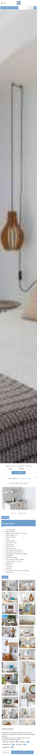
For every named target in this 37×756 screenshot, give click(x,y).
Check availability (18, 472)
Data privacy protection (14, 739)
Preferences (6, 744)
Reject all (6, 752)
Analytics (22, 742)
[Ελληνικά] (5, 3)
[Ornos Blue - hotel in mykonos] (19, 3)
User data (19, 744)
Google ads (5, 747)
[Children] (26, 469)
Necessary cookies (8, 742)
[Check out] (28, 466)
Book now (4, 8)
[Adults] (15, 469)
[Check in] (14, 466)
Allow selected (17, 752)
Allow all (29, 752)
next (35, 477)
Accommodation (12, 478)
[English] (2, 3)
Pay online (14, 8)
